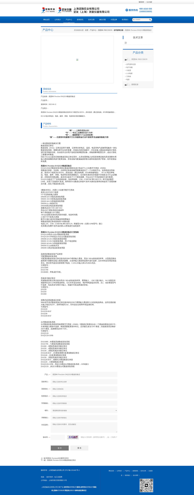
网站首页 (46, 19)
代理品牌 (114, 19)
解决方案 (102, 19)
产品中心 (69, 19)
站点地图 (149, 2)
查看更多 (135, 84)
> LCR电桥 (128, 73)
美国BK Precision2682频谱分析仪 (57, 458)
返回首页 (141, 2)
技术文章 (91, 19)
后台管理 (135, 475)
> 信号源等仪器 (130, 64)
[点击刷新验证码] (72, 437)
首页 (86, 30)
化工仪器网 (58, 477)
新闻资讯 (80, 19)
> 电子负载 (129, 67)
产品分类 (138, 52)
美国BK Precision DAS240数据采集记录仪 (61, 460)
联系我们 (125, 19)
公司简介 (58, 19)
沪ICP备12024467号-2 (72, 470)
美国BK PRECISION (105, 30)
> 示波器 (128, 70)
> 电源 (127, 79)
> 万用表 (128, 76)
